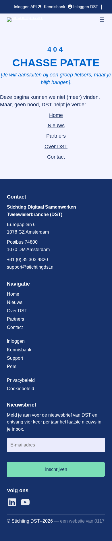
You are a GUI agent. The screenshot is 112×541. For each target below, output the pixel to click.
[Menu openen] (101, 19)
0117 (99, 520)
